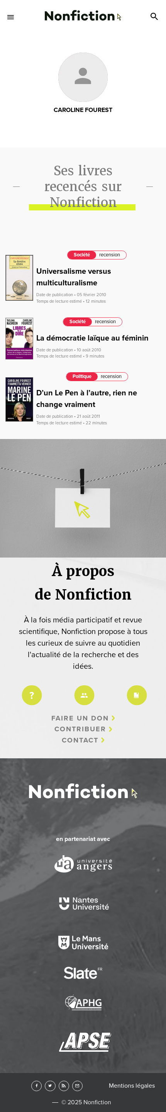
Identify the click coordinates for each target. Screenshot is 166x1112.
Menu (10, 17)
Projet (30, 690)
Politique (82, 376)
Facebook (36, 1086)
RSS (64, 1086)
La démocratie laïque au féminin (92, 338)
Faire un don (80, 718)
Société (82, 255)
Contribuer (80, 729)
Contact (80, 740)
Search (155, 17)
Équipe (83, 690)
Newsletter (77, 1086)
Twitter (50, 1086)
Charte (135, 690)
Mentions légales (132, 1086)
